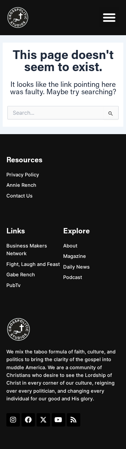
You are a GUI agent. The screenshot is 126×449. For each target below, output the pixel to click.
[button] (109, 17)
